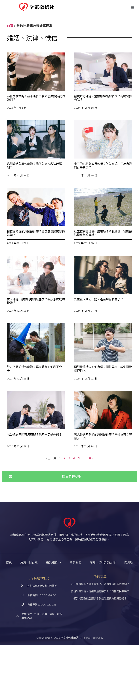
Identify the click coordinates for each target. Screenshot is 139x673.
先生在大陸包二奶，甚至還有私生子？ (98, 299)
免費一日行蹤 (29, 562)
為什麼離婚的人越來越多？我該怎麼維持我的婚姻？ (100, 584)
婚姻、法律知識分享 (103, 562)
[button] (132, 7)
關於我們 (75, 562)
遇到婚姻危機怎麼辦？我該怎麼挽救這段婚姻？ (100, 598)
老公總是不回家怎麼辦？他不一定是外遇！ (34, 434)
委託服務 (52, 562)
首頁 (10, 25)
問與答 (128, 562)
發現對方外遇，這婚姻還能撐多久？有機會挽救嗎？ (100, 591)
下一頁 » (88, 458)
